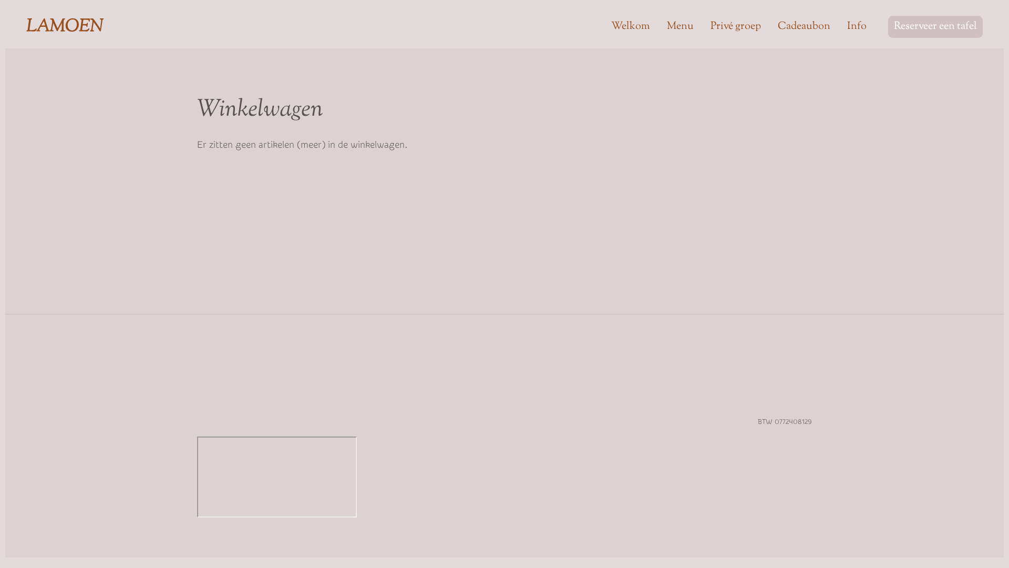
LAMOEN (65, 26)
